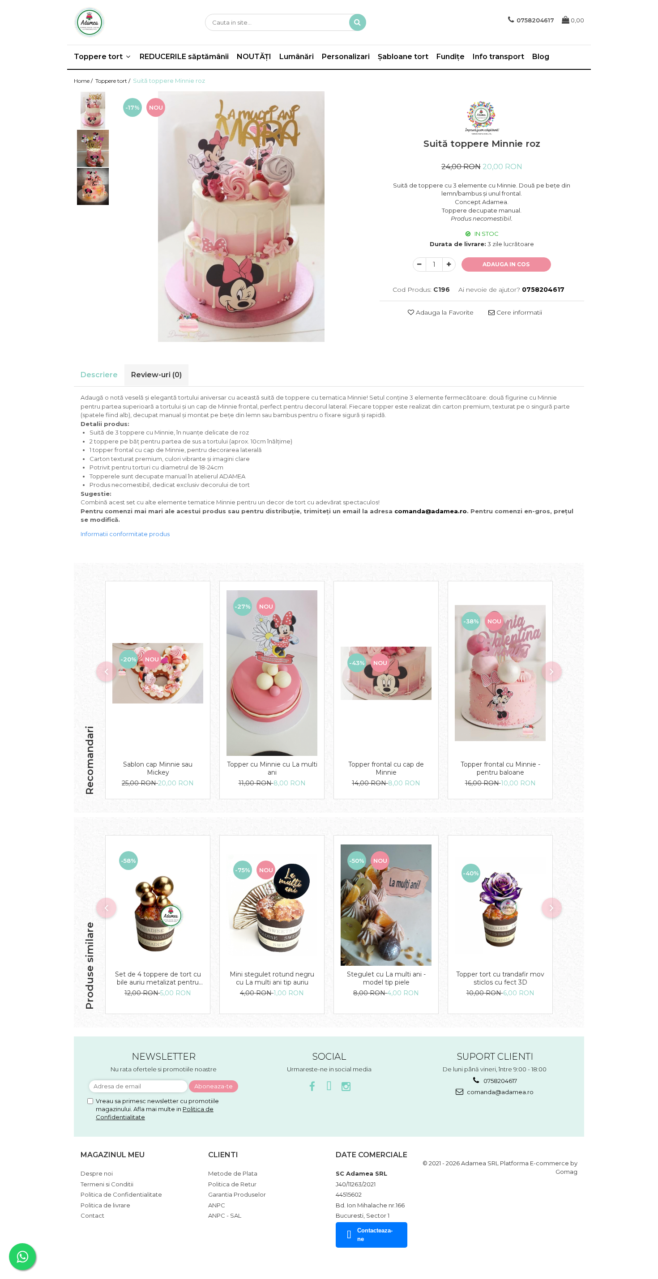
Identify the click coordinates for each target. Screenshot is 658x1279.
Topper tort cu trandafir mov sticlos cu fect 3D (500, 978)
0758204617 (499, 1080)
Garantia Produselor (237, 1194)
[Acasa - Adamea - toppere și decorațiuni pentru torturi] (118, 22)
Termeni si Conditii (107, 1184)
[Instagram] (346, 1087)
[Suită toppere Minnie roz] (241, 216)
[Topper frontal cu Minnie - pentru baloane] (500, 673)
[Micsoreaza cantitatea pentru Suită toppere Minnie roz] (419, 264)
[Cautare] (357, 22)
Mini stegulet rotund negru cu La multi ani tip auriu (272, 978)
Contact (92, 1215)
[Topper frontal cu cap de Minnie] (386, 673)
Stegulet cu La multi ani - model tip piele (386, 978)
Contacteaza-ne (375, 1234)
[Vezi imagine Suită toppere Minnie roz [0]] (92, 110)
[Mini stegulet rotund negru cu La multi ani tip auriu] (271, 905)
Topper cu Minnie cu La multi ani (272, 768)
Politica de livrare (105, 1205)
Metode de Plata (232, 1173)
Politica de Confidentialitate (121, 1194)
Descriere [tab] (99, 375)
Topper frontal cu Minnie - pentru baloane (500, 768)
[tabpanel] (241, 216)
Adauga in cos (506, 264)
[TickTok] (329, 1087)
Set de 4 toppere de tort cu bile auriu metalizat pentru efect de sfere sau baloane (158, 978)
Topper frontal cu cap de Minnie (386, 768)
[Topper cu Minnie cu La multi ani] (271, 673)
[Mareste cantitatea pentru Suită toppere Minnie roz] (449, 264)
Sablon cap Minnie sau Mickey (157, 768)
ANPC (216, 1205)
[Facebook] (312, 1087)
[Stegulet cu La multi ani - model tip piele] (386, 905)
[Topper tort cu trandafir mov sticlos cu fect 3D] (500, 905)
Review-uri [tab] (156, 375)
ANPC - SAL (224, 1215)
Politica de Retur (232, 1184)
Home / (84, 80)
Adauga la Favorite (444, 312)
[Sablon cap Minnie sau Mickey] (157, 673)
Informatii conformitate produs (125, 533)
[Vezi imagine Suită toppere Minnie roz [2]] (92, 186)
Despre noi (97, 1173)
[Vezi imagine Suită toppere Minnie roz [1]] (92, 148)
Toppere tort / (113, 80)
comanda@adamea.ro (500, 1092)
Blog (540, 56)
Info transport (498, 56)
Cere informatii (518, 312)
